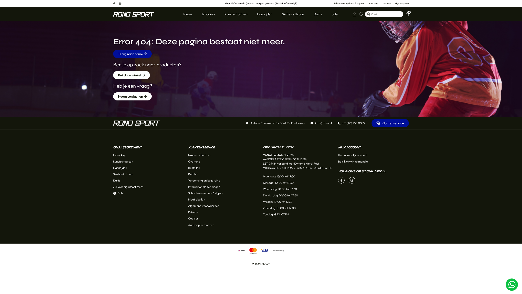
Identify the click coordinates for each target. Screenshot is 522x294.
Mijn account (349, 147)
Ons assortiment (127, 147)
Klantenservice (201, 147)
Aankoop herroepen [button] (201, 225)
